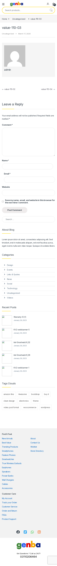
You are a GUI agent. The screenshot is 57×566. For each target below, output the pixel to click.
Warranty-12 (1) (20, 317)
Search (51, 10)
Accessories (7, 488)
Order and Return (9, 511)
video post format (11, 407)
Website (6, 187)
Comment (7, 125)
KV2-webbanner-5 (22, 329)
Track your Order (9, 502)
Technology (12, 288)
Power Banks (7, 476)
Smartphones (7, 451)
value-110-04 (48, 89)
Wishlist (33, 447)
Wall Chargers (8, 480)
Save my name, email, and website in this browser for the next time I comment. (30, 201)
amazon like (9, 394)
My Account (7, 498)
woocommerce (29, 407)
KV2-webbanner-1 (21, 368)
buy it (46, 394)
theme (35, 401)
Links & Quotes (13, 274)
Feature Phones (9, 455)
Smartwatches (8, 459)
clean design (9, 401)
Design (10, 265)
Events (10, 270)
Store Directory (37, 451)
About (33, 438)
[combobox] (24, 10)
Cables (5, 484)
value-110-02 (8, 89)
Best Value (6, 442)
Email (7, 174)
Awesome (22, 394)
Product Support (9, 519)
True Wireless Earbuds (11, 463)
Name (5, 160)
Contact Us (35, 442)
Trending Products (10, 447)
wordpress (45, 407)
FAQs (4, 515)
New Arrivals (7, 438)
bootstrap (35, 394)
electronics (24, 401)
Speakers (6, 471)
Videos (10, 298)
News (9, 279)
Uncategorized (18, 19)
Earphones (6, 467)
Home (4, 19)
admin (7, 69)
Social (9, 284)
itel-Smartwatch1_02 (22, 342)
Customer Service (9, 506)
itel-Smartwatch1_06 (22, 355)
